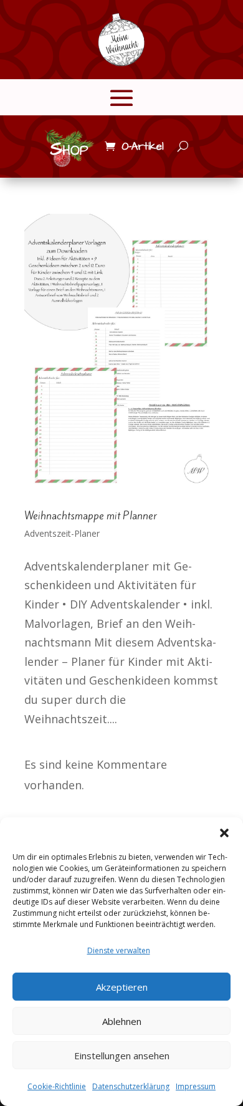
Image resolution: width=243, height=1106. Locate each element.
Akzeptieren (122, 987)
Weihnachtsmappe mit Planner (90, 515)
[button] (224, 833)
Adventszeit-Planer (62, 533)
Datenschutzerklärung (130, 1086)
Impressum (196, 1086)
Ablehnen (121, 1021)
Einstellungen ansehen (121, 1055)
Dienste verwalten (118, 950)
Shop (69, 149)
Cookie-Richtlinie (56, 1086)
